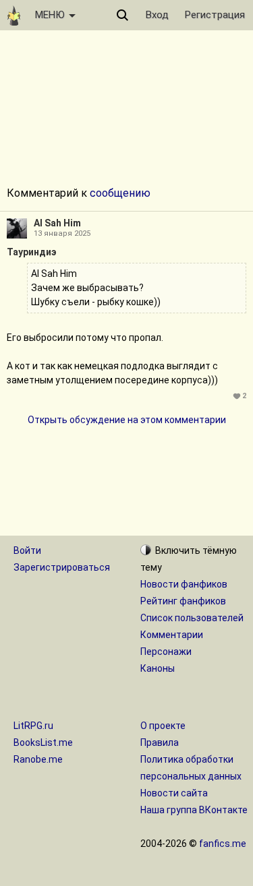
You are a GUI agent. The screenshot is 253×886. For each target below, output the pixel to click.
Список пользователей (192, 617)
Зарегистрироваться (61, 567)
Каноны (157, 668)
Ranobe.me (38, 759)
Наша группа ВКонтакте (194, 809)
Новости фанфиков (183, 584)
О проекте (163, 725)
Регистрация (215, 15)
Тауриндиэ (32, 252)
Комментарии (171, 634)
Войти (27, 550)
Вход (157, 15)
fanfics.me (222, 843)
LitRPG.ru (33, 725)
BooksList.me (43, 742)
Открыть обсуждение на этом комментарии (127, 419)
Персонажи (166, 651)
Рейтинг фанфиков (183, 601)
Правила (159, 742)
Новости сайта (174, 793)
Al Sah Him (57, 223)
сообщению (120, 193)
